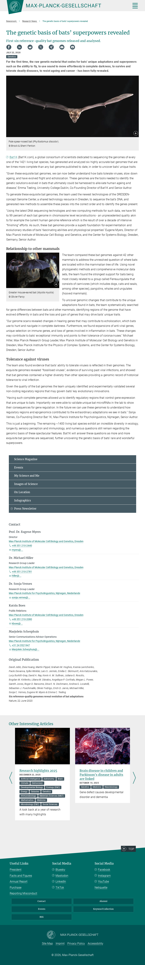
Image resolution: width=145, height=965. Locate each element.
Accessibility (95, 943)
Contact (41, 901)
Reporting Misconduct (23, 893)
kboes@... (17, 623)
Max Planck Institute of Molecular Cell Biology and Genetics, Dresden (46, 541)
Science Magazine (25, 459)
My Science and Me (26, 475)
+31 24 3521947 (21, 645)
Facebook (104, 869)
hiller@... (16, 575)
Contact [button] (14, 524)
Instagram (104, 875)
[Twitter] (40, 47)
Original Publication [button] (24, 659)
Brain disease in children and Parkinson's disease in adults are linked (101, 775)
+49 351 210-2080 (22, 619)
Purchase (15, 887)
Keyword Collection (103, 909)
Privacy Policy (76, 943)
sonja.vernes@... (21, 597)
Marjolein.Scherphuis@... (25, 649)
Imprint (60, 943)
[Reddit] (30, 47)
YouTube (103, 881)
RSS (42, 917)
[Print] (72, 47)
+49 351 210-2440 (22, 545)
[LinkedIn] (19, 47)
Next (134, 778)
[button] (136, 133)
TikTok (60, 887)
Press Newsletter (25, 508)
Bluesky (60, 869)
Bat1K (13, 157)
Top (131, 849)
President (15, 869)
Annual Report (18, 881)
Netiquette (101, 887)
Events (18, 467)
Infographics (22, 500)
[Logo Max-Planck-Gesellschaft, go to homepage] (64, 7)
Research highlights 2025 (38, 771)
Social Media (61, 863)
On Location (22, 492)
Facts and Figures (21, 875)
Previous (10, 778)
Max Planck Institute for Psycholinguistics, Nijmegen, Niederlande (44, 593)
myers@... (17, 549)
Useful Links (19, 863)
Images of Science (26, 484)
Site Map (47, 943)
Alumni (103, 901)
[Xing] (51, 47)
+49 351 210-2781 (22, 571)
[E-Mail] (62, 47)
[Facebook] (8, 47)
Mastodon (62, 875)
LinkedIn (61, 881)
